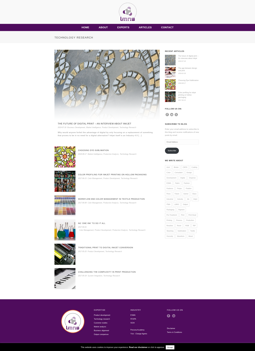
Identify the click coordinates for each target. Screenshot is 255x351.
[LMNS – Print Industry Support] (127, 12)
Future (177, 194)
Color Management (95, 178)
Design (189, 173)
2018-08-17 (82, 154)
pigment (181, 210)
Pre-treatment (172, 215)
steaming (170, 231)
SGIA (132, 323)
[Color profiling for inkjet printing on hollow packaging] (64, 181)
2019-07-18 (62, 127)
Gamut (185, 194)
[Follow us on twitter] (176, 114)
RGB (187, 226)
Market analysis (100, 327)
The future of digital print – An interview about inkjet (94, 124)
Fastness (170, 188)
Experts (123, 27)
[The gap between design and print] (170, 72)
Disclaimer (171, 328)
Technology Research (128, 127)
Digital (182, 178)
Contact (167, 27)
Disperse (192, 178)
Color (169, 173)
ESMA (169, 183)
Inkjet (195, 199)
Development (171, 178)
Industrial (170, 199)
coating (194, 167)
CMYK (185, 167)
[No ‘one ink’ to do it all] (64, 230)
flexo (169, 194)
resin (179, 226)
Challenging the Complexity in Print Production (107, 272)
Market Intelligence (93, 127)
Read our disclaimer (138, 347)
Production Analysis (111, 154)
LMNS (176, 204)
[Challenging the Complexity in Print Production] (64, 278)
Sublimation (182, 231)
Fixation (189, 188)
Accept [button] (170, 347)
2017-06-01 (82, 227)
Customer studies (100, 323)
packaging (170, 210)
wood (190, 236)
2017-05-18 (82, 276)
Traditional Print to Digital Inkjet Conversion (105, 247)
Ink (188, 199)
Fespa (179, 188)
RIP (194, 226)
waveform (180, 236)
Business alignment (101, 331)
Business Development (76, 127)
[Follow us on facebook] (167, 114)
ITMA (168, 204)
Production (190, 220)
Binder (176, 167)
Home (85, 27)
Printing (169, 220)
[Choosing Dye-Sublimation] (64, 157)
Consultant (178, 173)
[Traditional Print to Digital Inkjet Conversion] (64, 254)
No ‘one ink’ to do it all (91, 223)
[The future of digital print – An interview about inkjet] (107, 85)
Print (182, 215)
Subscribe (172, 151)
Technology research (102, 319)
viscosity (170, 236)
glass (194, 194)
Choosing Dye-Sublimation (93, 150)
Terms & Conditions (174, 332)
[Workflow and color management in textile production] (64, 205)
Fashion (187, 183)
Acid (168, 167)
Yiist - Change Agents (138, 334)
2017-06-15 (82, 178)
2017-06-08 (82, 203)
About (103, 27)
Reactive (170, 226)
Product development (102, 315)
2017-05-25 (82, 251)
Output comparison (101, 334)
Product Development (110, 127)
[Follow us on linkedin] (171, 114)
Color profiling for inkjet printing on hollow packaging (112, 175)
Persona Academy (137, 330)
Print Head (192, 215)
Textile (192, 231)
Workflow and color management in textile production (111, 199)
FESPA (133, 319)
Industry (180, 199)
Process (179, 220)
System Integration (95, 276)
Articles (145, 27)
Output (185, 204)
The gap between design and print (187, 69)
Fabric (177, 183)
